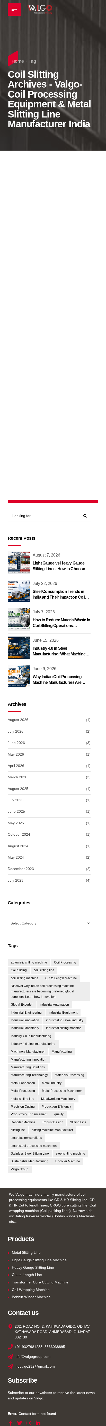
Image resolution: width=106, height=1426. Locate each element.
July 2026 (15, 731)
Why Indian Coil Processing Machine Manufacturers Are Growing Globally (57, 683)
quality (59, 1114)
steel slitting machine (70, 1153)
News (18, 240)
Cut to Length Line (27, 1275)
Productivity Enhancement (29, 1114)
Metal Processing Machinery (62, 1091)
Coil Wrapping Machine (31, 1290)
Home (18, 61)
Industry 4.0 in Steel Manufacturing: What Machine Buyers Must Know (59, 654)
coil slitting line (44, 970)
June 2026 (16, 743)
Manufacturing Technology (29, 1075)
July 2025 (15, 800)
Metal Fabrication (23, 1083)
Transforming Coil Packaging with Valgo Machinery (44, 438)
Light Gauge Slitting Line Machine (39, 1260)
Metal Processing (23, 1091)
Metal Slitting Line (26, 1252)
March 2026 (17, 777)
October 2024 (19, 834)
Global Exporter (22, 1004)
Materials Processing (69, 1075)
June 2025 (16, 811)
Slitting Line (78, 1122)
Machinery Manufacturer (28, 1051)
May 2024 (16, 857)
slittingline (18, 1130)
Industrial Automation (54, 1004)
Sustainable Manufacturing (29, 1161)
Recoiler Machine (23, 1122)
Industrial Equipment (63, 1012)
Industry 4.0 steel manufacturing (33, 1044)
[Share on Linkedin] (57, 299)
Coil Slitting (19, 970)
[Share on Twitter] (47, 299)
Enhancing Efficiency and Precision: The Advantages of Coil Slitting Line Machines (51, 263)
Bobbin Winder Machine (31, 1297)
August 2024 (18, 846)
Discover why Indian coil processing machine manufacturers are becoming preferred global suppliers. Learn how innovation (42, 991)
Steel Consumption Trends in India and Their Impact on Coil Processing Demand (59, 597)
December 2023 (21, 869)
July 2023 (15, 880)
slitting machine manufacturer (52, 1130)
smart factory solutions (26, 1138)
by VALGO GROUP (63, 284)
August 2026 (18, 720)
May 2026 (16, 754)
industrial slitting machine (64, 1028)
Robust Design (52, 1122)
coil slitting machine (24, 978)
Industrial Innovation (25, 1020)
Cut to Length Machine (61, 978)
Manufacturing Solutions (28, 1067)
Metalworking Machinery (58, 1099)
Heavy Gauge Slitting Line (33, 1267)
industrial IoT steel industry (64, 1020)
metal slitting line (22, 1099)
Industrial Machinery (25, 1028)
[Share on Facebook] (37, 299)
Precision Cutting (23, 1106)
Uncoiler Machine (67, 1161)
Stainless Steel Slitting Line (30, 1153)
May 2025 (16, 823)
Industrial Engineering (26, 1012)
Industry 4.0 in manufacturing (31, 1036)
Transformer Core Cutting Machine (40, 1282)
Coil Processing (65, 962)
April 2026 (16, 766)
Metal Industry (51, 1083)
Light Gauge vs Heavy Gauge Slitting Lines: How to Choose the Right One (59, 569)
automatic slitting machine (29, 962)
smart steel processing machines (34, 1146)
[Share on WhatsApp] (67, 299)
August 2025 (18, 789)
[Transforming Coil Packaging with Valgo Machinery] (53, 380)
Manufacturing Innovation (28, 1059)
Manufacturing (62, 1051)
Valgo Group (19, 1169)
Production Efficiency (56, 1106)
